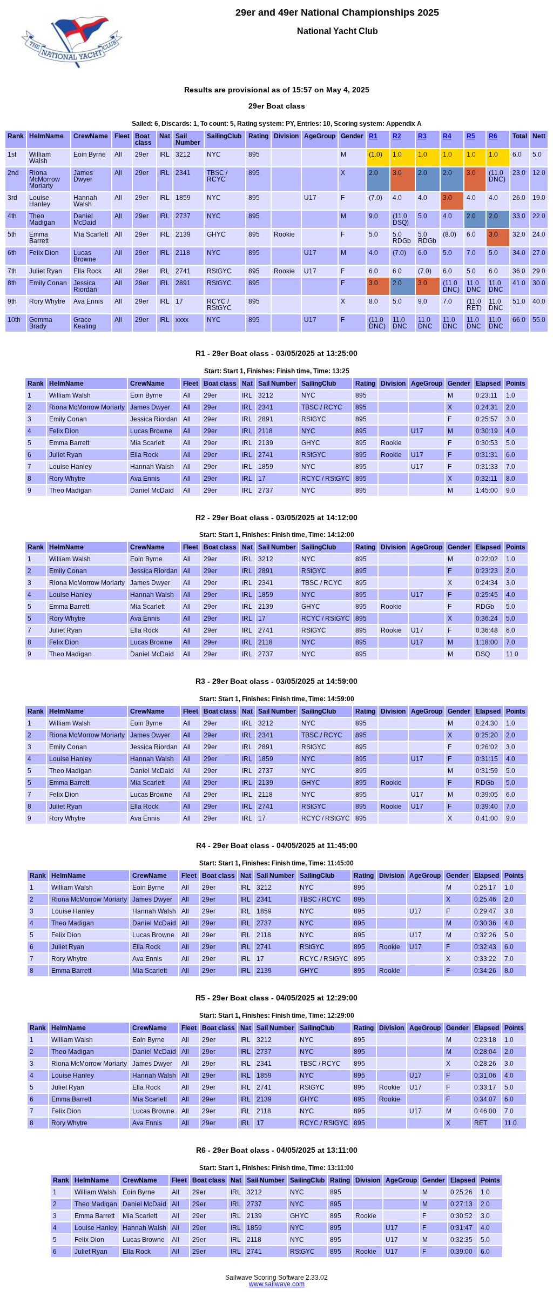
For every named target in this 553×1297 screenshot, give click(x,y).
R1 (373, 136)
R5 (471, 136)
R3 (422, 136)
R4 (447, 136)
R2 (397, 136)
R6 (493, 136)
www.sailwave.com (277, 1284)
